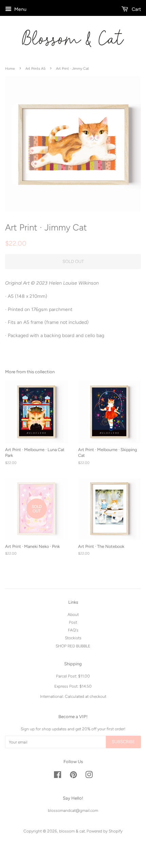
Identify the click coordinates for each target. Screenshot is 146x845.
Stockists (73, 638)
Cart (136, 9)
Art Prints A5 (35, 68)
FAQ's (73, 630)
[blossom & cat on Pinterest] (73, 776)
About (73, 614)
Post (73, 622)
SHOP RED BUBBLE (73, 646)
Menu (19, 9)
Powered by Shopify (105, 831)
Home (10, 68)
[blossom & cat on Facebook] (57, 776)
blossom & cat (72, 831)
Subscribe (123, 741)
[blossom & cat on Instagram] (89, 776)
